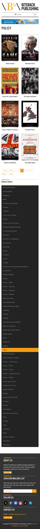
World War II (7, 445)
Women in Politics (8, 437)
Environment (7, 243)
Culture (5, 219)
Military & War (7, 334)
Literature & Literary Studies (12, 322)
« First (5, 170)
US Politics (6, 429)
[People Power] (30, 114)
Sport (4, 417)
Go (34, 491)
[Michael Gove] (30, 48)
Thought (5, 421)
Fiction (5, 259)
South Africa (7, 409)
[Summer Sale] (20, 21)
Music (5, 338)
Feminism (6, 255)
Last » (11, 174)
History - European (9, 290)
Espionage (6, 247)
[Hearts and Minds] (10, 147)
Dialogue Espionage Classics (12, 227)
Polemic (5, 346)
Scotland (6, 401)
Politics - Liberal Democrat (11, 374)
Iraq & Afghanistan (9, 302)
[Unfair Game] (10, 48)
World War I (6, 441)
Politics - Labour (8, 369)
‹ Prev (11, 170)
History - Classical (9, 286)
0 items (18, 14)
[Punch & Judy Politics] (10, 81)
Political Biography (9, 354)
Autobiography (7, 191)
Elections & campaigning (11, 239)
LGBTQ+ (5, 314)
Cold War (6, 211)
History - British (8, 282)
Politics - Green (8, 366)
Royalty (5, 393)
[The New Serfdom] (30, 81)
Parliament (6, 342)
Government (7, 271)
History (5, 278)
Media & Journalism (9, 326)
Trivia (4, 425)
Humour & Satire (8, 298)
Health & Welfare (8, 274)
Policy (5, 350)
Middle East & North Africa (11, 330)
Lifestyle (5, 318)
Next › (4, 174)
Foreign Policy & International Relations (15, 267)
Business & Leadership (10, 203)
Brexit (5, 199)
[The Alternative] (30, 147)
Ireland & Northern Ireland (11, 306)
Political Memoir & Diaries (11, 358)
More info (7, 472)
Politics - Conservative (10, 362)
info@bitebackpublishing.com (17, 514)
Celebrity (5, 207)
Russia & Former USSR (10, 397)
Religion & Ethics (8, 389)
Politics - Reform (8, 377)
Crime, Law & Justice (9, 215)
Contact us (7, 517)
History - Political (8, 294)
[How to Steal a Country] (10, 114)
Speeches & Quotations (10, 413)
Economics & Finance (10, 231)
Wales (5, 433)
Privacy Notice (23, 526)
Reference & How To (9, 385)
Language (6, 310)
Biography (6, 195)
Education (6, 235)
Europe (5, 251)
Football (5, 263)
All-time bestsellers (9, 187)
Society (5, 405)
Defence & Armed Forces (11, 223)
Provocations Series (9, 381)
